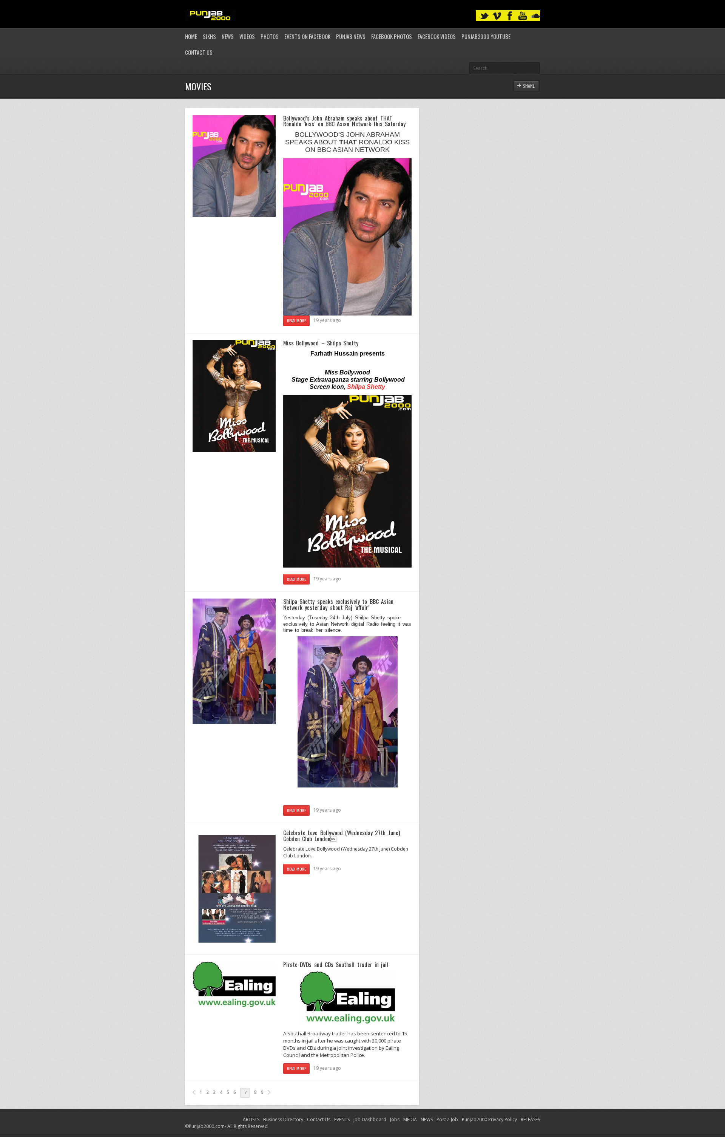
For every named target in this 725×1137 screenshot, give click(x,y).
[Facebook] (509, 16)
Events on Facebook (307, 36)
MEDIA (410, 1119)
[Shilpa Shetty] (347, 566)
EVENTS (342, 1119)
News (228, 36)
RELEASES (530, 1119)
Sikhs (209, 36)
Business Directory (283, 1119)
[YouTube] (522, 16)
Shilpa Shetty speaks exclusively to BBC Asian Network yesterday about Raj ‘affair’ (338, 604)
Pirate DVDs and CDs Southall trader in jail (335, 964)
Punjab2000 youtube (486, 36)
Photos (270, 36)
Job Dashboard (369, 1119)
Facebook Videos (437, 36)
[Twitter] (484, 16)
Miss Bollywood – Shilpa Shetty (320, 342)
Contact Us (199, 52)
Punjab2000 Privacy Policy (489, 1119)
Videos (247, 36)
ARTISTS (251, 1119)
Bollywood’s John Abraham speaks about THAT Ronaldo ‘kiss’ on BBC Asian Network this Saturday (344, 120)
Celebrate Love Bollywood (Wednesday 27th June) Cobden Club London (341, 835)
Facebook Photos (391, 36)
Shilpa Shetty (366, 387)
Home (191, 36)
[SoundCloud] (535, 16)
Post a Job (447, 1119)
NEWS (427, 1119)
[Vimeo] (496, 16)
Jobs (395, 1119)
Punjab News (351, 36)
